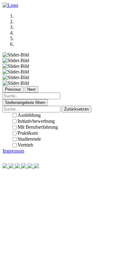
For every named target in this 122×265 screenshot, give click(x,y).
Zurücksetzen (76, 109)
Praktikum (28, 133)
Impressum (13, 151)
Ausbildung (29, 115)
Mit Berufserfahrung (38, 127)
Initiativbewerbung (36, 121)
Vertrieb (25, 145)
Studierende (29, 139)
